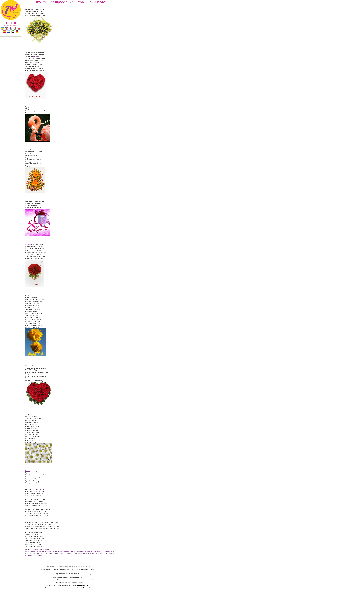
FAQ (67, 566)
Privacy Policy (61, 566)
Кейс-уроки (86, 566)
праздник (38, 489)
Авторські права (50, 566)
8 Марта (36, 56)
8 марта (27, 471)
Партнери (72, 566)
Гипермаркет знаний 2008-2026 (73, 582)
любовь (46, 515)
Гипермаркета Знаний (71, 569)
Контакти (79, 566)
